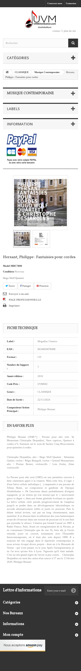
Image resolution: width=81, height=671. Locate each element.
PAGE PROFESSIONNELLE (25, 299)
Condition (8, 271)
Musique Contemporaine (47, 72)
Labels (13, 108)
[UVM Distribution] (40, 19)
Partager (26, 285)
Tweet (11, 285)
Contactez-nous (54, 3)
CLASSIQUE (22, 72)
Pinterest (44, 285)
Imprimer (14, 305)
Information (20, 124)
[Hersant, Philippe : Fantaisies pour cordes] (21, 239)
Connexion (71, 3)
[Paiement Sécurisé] (21, 148)
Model (6, 265)
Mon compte (13, 634)
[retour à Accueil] (7, 72)
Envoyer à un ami (19, 293)
